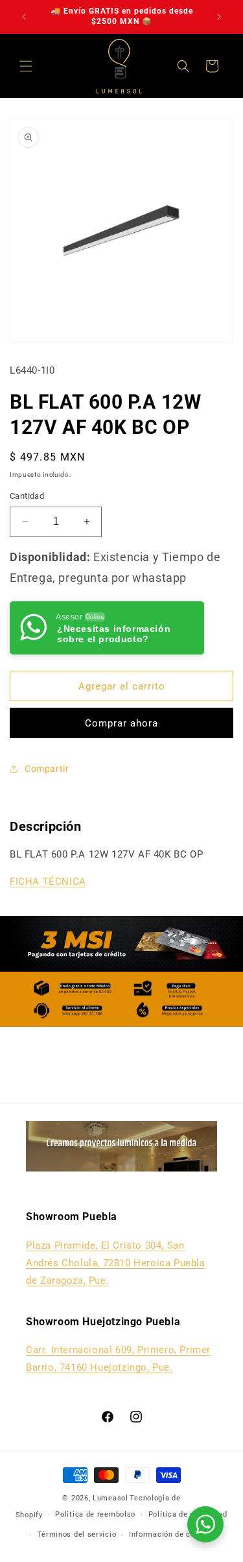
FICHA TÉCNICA (48, 881)
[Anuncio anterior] (24, 17)
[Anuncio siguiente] (219, 17)
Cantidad (27, 496)
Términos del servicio (77, 1534)
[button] (26, 66)
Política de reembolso (95, 1514)
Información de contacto (173, 1534)
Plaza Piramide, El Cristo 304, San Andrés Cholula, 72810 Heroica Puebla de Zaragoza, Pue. (115, 1263)
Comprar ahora (121, 723)
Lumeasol (110, 1498)
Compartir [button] (47, 768)
